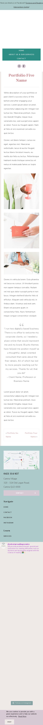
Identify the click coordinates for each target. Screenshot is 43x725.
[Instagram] (19, 66)
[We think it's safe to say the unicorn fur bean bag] (21, 591)
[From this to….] (21, 688)
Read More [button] (22, 716)
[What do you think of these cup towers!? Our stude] (21, 639)
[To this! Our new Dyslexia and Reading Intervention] (21, 663)
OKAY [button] (9, 722)
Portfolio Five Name (21, 78)
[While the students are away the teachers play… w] (21, 615)
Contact (21, 58)
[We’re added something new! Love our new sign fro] (21, 567)
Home (21, 50)
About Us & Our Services (21, 54)
